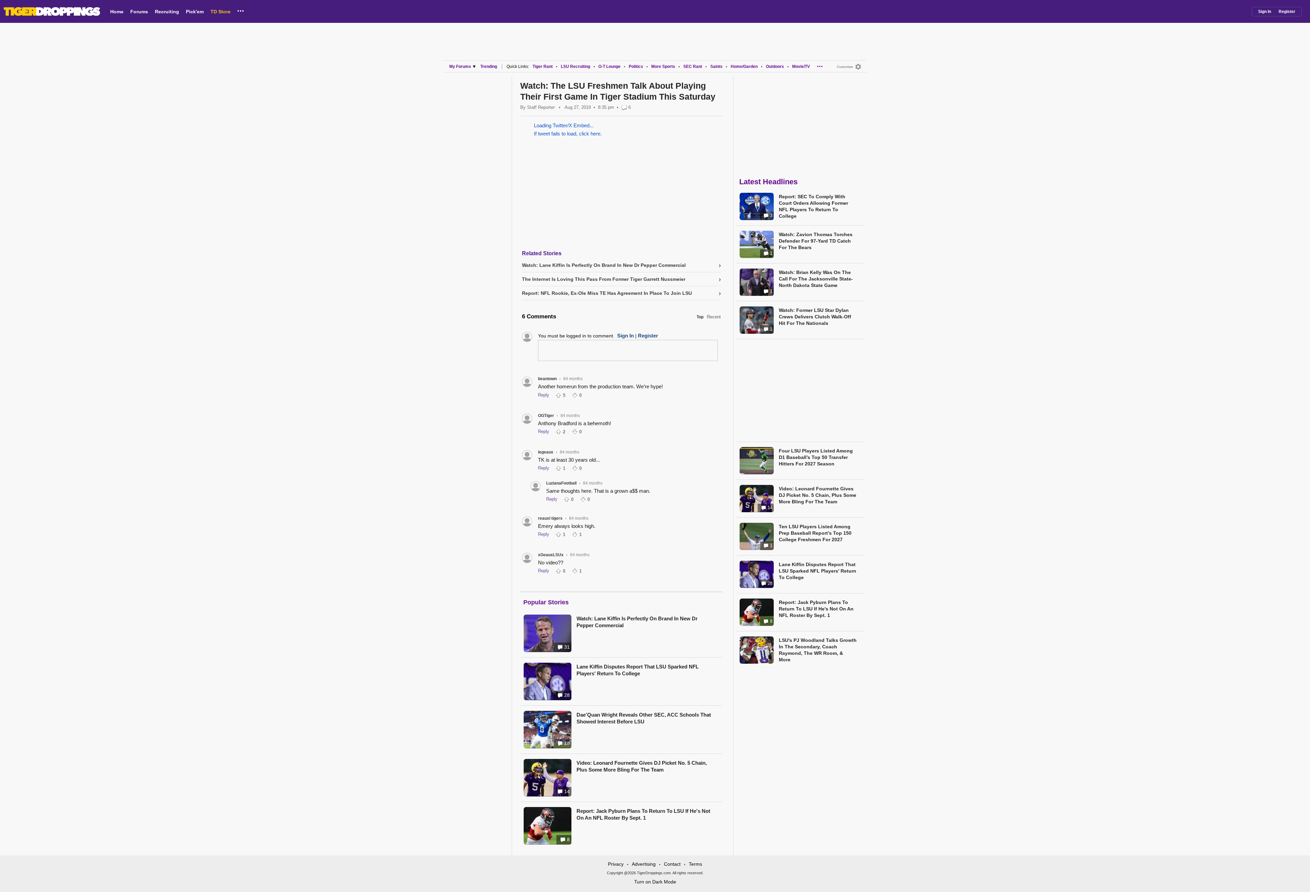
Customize (845, 67)
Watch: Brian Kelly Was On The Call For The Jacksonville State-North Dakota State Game (816, 279)
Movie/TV (801, 66)
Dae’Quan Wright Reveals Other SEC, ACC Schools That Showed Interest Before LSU (644, 718)
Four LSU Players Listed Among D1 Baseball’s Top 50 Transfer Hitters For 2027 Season (816, 457)
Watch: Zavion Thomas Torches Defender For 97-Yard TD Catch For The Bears (816, 241)
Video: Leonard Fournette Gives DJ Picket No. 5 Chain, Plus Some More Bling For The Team (642, 766)
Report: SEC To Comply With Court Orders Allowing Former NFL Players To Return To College (813, 206)
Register (1287, 11)
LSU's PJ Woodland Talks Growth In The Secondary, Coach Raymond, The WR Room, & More (818, 649)
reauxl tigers (550, 518)
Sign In (1264, 11)
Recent (714, 316)
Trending (488, 66)
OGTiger (546, 415)
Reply (543, 395)
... (240, 10)
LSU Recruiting (575, 66)
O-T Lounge (609, 66)
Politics (636, 66)
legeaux (545, 452)
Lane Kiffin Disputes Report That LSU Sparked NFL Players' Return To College (638, 670)
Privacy (616, 864)
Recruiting (167, 11)
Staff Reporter (541, 107)
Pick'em (195, 11)
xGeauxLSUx (551, 554)
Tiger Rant (543, 66)
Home (116, 11)
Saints (716, 66)
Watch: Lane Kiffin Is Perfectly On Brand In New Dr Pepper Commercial (637, 622)
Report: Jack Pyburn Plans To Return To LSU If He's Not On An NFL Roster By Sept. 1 (643, 814)
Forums (139, 11)
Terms (695, 864)
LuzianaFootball (561, 483)
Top (700, 317)
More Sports (663, 66)
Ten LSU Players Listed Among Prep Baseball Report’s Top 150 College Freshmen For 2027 (815, 533)
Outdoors (775, 66)
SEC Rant (692, 66)
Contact (672, 864)
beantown (547, 378)
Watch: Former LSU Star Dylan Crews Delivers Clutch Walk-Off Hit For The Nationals (815, 316)
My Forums (460, 66)
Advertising (644, 864)
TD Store (220, 11)
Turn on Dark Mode (655, 881)
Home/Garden (744, 66)
